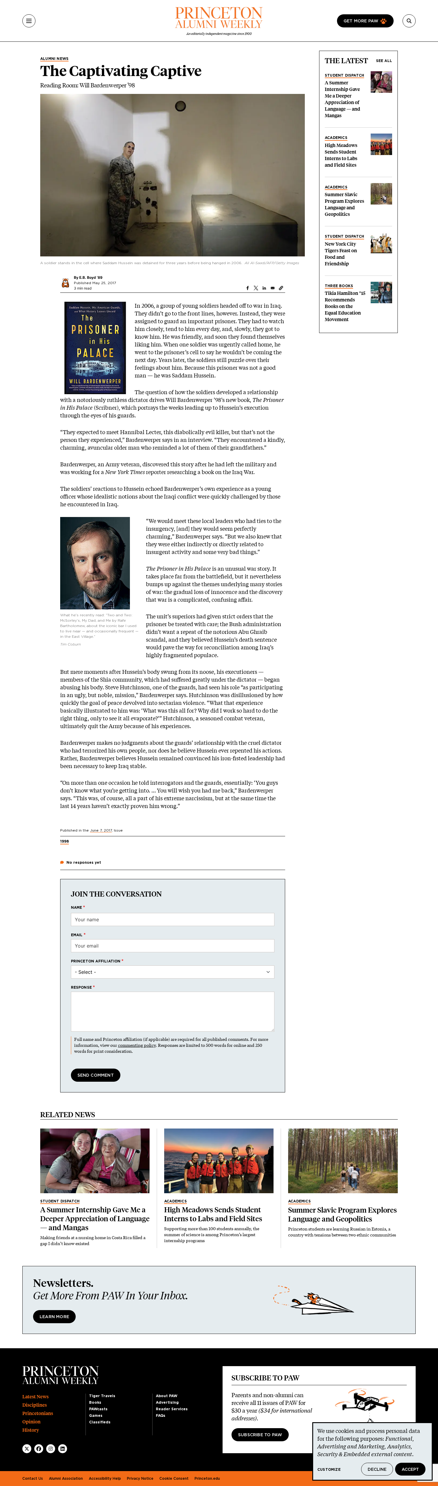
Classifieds (100, 1422)
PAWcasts (98, 1409)
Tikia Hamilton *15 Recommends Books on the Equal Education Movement (345, 306)
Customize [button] (329, 1469)
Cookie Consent (174, 1478)
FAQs (160, 1415)
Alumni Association (66, 1478)
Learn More (54, 1317)
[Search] (409, 20)
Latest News (35, 1397)
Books (95, 1402)
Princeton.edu (207, 1478)
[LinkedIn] (62, 1449)
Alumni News (54, 59)
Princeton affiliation (96, 961)
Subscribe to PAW (260, 1435)
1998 (64, 841)
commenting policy (137, 1045)
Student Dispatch (344, 75)
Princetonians (37, 1413)
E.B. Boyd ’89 (90, 277)
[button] (281, 288)
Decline (377, 1470)
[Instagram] (51, 1449)
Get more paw (361, 21)
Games (95, 1415)
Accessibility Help (105, 1478)
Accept (410, 1470)
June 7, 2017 (101, 830)
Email (77, 935)
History (30, 1430)
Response (81, 987)
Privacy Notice (140, 1478)
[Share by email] (273, 288)
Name (76, 907)
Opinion (31, 1422)
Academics (336, 138)
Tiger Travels (102, 1396)
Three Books (339, 286)
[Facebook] (38, 1449)
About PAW (166, 1396)
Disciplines (34, 1405)
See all (384, 61)
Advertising (167, 1402)
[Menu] (28, 20)
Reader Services (172, 1409)
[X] (26, 1449)
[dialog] (372, 1451)
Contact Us (32, 1478)
